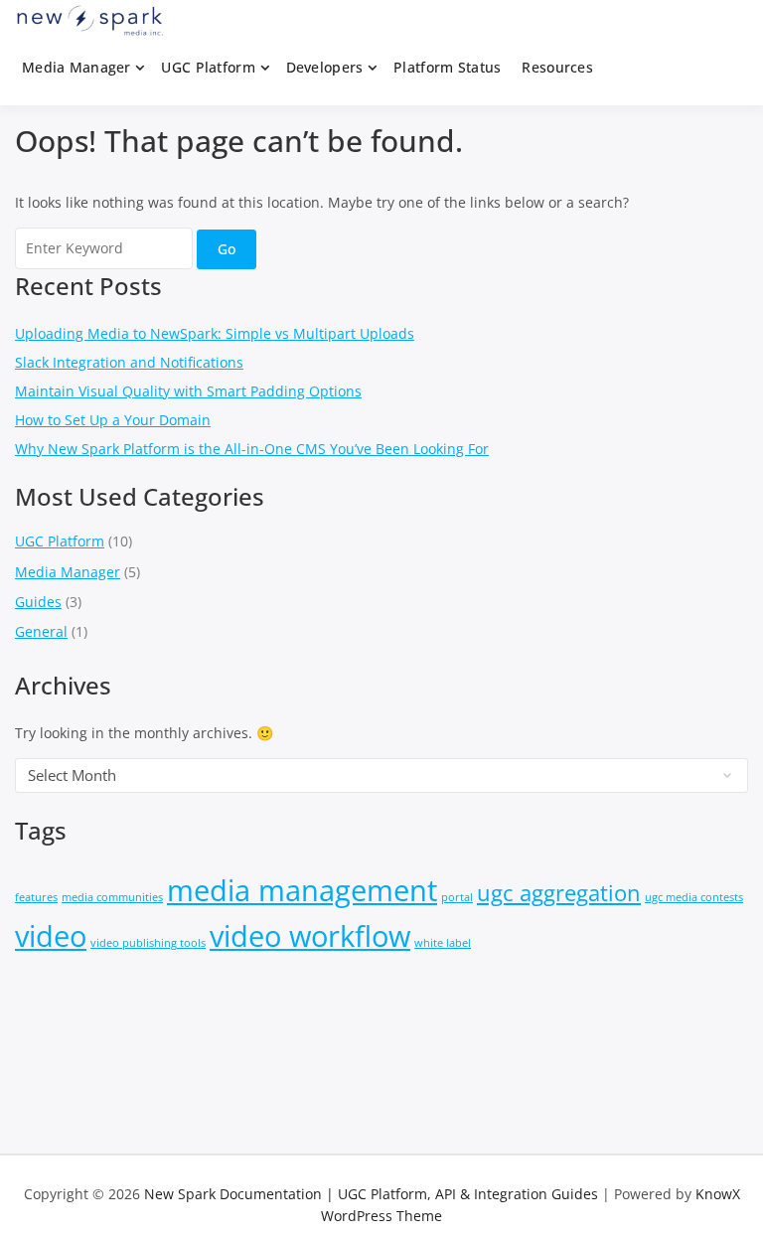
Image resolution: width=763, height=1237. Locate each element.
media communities (112, 897)
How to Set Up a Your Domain (113, 419)
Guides (38, 601)
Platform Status (447, 67)
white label (442, 943)
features (36, 897)
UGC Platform (207, 67)
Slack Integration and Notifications (129, 362)
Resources (557, 67)
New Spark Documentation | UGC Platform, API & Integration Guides (371, 1193)
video (50, 936)
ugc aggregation (559, 892)
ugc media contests (694, 897)
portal (457, 897)
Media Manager (76, 67)
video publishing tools (148, 943)
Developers (325, 67)
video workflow (310, 936)
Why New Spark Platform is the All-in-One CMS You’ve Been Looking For (252, 448)
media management (302, 890)
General (41, 631)
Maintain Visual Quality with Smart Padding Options (188, 391)
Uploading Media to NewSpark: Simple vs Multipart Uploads (214, 333)
